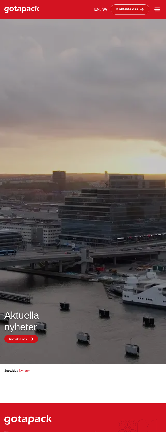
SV (104, 9)
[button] (157, 9)
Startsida (10, 370)
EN (97, 9)
